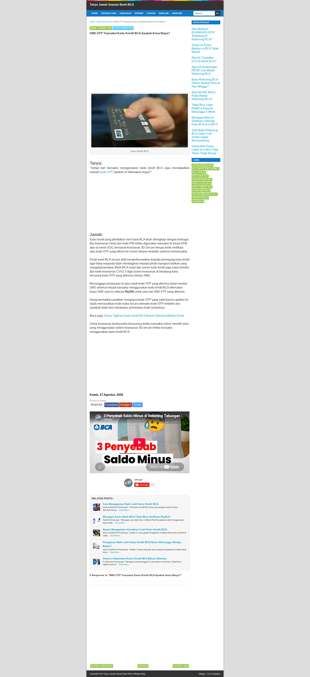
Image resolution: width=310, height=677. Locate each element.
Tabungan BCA (200, 198)
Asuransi (197, 165)
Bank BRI (164, 13)
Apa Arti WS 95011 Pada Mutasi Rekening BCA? (204, 96)
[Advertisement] (139, 63)
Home (94, 13)
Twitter (137, 404)
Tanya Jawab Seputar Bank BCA (112, 4)
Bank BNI (177, 13)
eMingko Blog (139, 674)
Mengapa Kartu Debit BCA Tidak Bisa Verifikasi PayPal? (137, 516)
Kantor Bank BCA (202, 180)
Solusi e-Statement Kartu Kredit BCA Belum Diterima (134, 558)
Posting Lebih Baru (101, 666)
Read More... (124, 510)
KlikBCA (196, 190)
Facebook (111, 404)
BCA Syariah (199, 172)
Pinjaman (197, 194)
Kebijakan (125, 13)
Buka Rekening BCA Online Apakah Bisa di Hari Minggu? (206, 83)
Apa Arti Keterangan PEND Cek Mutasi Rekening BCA (204, 70)
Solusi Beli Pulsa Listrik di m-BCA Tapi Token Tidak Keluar (205, 150)
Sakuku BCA (210, 194)
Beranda (143, 666)
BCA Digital (198, 169)
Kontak (151, 13)
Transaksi (198, 201)
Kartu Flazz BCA (201, 183)
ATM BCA (208, 165)
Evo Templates (213, 674)
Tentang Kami (108, 13)
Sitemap (139, 13)
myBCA (206, 190)
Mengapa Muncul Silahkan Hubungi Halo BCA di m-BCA (204, 121)
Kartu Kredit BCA (123, 28)
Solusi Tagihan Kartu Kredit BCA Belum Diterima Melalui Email (144, 315)
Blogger (202, 674)
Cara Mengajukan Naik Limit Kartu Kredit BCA (131, 504)
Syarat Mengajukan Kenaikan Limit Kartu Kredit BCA (135, 529)
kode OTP (106, 172)
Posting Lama (180, 666)
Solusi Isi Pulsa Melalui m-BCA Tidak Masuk (205, 48)
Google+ (125, 404)
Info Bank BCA (200, 176)
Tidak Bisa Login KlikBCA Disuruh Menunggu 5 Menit (203, 108)
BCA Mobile (212, 169)
